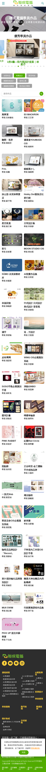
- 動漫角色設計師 (8, 679)
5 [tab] (15, 67)
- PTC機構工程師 (27, 689)
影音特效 (32, 75)
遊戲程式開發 (9, 86)
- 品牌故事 (6, 727)
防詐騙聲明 (14, 768)
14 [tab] (44, 67)
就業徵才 (39, 692)
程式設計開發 (25, 86)
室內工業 (23, 80)
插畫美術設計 (9, 80)
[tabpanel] (23, 51)
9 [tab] (28, 67)
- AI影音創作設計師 (9, 688)
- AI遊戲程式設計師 (9, 691)
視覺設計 (19, 75)
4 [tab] (12, 67)
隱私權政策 (5, 768)
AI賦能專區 (39, 674)
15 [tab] (22, 69)
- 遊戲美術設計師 (8, 685)
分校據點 (24, 722)
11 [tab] (35, 67)
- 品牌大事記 (7, 730)
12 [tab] (38, 67)
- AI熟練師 (6, 676)
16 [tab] (25, 69)
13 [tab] (41, 67)
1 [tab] (3, 67)
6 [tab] (19, 67)
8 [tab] (25, 67)
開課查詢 (39, 708)
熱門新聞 (24, 708)
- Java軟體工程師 (28, 681)
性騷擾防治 (22, 768)
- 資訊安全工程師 (27, 697)
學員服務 (6, 707)
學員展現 (39, 699)
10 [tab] (31, 67)
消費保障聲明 (39, 768)
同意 (24, 752)
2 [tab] (6, 67)
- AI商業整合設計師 (9, 682)
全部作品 (7, 75)
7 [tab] (22, 67)
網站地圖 (30, 768)
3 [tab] (9, 67)
